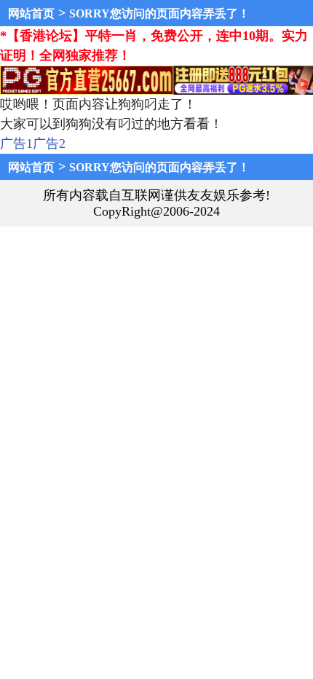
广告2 (49, 143)
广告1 (16, 143)
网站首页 (31, 13)
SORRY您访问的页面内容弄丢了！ (159, 13)
